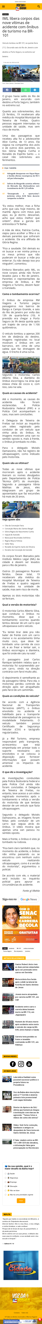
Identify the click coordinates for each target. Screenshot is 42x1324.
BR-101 (19, 948)
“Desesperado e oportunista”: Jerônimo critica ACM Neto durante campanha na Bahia (23, 196)
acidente (11, 948)
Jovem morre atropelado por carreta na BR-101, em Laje (27, 997)
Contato (23, 1)
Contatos (17, 1313)
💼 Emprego (12, 1182)
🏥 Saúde (11, 1174)
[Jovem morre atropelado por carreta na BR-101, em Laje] (8, 997)
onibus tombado (29, 948)
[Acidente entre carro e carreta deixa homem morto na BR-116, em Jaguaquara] (8, 1009)
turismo (27, 951)
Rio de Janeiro (18, 951)
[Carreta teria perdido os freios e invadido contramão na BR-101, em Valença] (8, 1039)
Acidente (5, 14)
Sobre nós (18, 1)
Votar (21, 1201)
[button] (39, 6)
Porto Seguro (7, 951)
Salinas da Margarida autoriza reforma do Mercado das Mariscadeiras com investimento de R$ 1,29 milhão (23, 185)
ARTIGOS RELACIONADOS (14, 958)
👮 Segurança (12, 1178)
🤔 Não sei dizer (13, 1190)
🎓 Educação (12, 1186)
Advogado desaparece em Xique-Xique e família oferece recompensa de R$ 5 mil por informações (23, 175)
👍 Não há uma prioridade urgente (20, 1195)
